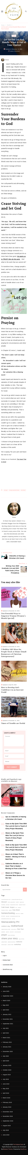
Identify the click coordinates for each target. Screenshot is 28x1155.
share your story (9, 938)
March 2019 (6, 1098)
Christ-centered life (11, 902)
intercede (7, 916)
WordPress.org (7, 969)
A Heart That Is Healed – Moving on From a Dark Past (15, 856)
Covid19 (17, 902)
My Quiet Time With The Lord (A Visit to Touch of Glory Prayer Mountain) (16, 826)
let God (23, 490)
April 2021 (6, 1033)
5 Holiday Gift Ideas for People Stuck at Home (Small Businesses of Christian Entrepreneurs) (13, 653)
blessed (4, 902)
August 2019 (7, 1074)
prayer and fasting (11, 935)
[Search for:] (12, 890)
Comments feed (8, 965)
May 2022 (6, 1005)
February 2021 (7, 1042)
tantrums (19, 942)
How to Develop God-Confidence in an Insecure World (12, 689)
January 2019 (7, 1107)
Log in (5, 955)
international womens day (6, 918)
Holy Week (16, 910)
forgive (12, 907)
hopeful (22, 913)
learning (13, 918)
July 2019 (6, 1079)
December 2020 (8, 1051)
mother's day (5, 926)
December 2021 (8, 1019)
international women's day (15, 916)
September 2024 (8, 996)
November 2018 (8, 1116)
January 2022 (7, 1014)
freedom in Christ (4, 910)
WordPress (23, 1149)
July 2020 (6, 1056)
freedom (19, 907)
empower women (22, 904)
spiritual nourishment (11, 941)
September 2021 (8, 1023)
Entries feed (6, 960)
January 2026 (7, 986)
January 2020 (7, 1065)
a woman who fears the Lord (16, 899)
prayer (4, 935)
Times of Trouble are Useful (13, 723)
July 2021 (6, 1028)
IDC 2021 (3, 916)
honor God (18, 913)
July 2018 (6, 1130)
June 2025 (6, 991)
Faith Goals (5, 907)
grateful (10, 910)
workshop (17, 944)
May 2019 (6, 1088)
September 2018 (8, 1121)
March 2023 (6, 1000)
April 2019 (6, 1093)
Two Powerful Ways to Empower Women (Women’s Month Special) (13, 616)
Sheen (7, 59)
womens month (10, 944)
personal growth (18, 931)
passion (7, 931)
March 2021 (6, 1037)
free (16, 907)
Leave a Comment (15, 51)
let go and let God (14, 490)
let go (5, 490)
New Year (20, 929)
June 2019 (6, 1084)
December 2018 (8, 1111)
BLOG (13, 35)
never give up (13, 929)
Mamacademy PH (10, 922)
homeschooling (8, 913)
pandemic (3, 931)
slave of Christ (21, 938)
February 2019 (7, 1102)
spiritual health (4, 941)
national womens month (5, 929)
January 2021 (7, 1047)
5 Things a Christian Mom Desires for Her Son (15, 875)
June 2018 (6, 1135)
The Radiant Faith (18, 1144)
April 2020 (6, 1061)
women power (4, 944)
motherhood (17, 926)
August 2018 (7, 1125)
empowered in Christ (14, 904)
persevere (12, 931)
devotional (3, 904)
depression (22, 902)
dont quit (7, 904)
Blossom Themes (8, 1149)
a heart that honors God (5, 899)
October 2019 (7, 1070)
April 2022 (6, 1010)
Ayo (6, 817)
